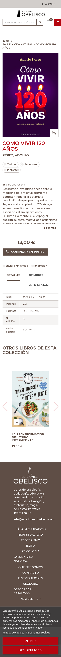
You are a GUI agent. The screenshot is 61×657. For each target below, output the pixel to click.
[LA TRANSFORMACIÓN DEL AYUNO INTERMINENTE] (30, 399)
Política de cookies (13, 632)
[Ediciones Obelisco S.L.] (30, 14)
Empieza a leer (39, 284)
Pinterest (13, 169)
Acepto (30, 641)
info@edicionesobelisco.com (34, 519)
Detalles (13, 275)
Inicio (6, 40)
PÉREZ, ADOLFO (16, 155)
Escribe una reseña (14, 184)
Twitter (11, 164)
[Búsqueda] (39, 22)
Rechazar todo (30, 650)
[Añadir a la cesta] (16, 422)
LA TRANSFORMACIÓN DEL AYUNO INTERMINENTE (28, 437)
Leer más (50, 227)
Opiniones (36, 275)
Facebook (31, 164)
